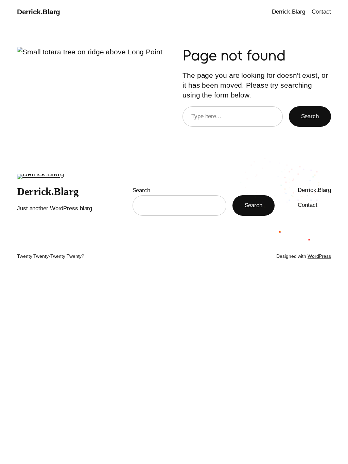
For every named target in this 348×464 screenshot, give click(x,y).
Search (310, 116)
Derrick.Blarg (38, 12)
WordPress (319, 256)
